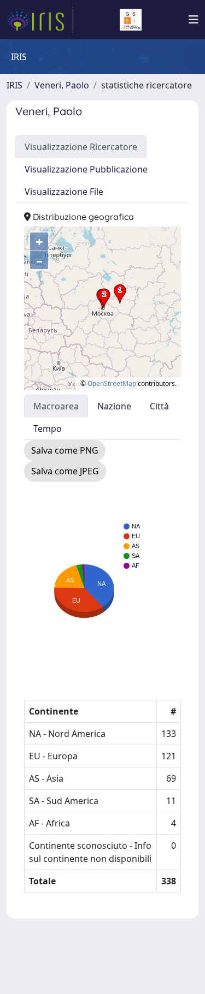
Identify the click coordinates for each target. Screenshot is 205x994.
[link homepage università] (130, 20)
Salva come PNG (64, 450)
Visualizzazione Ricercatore (81, 147)
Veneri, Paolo (61, 85)
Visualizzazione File (64, 192)
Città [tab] (159, 406)
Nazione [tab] (114, 406)
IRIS (14, 85)
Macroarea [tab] (56, 406)
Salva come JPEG (65, 471)
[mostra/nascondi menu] (193, 19)
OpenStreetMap (111, 383)
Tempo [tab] (47, 428)
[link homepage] (40, 20)
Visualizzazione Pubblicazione (86, 169)
